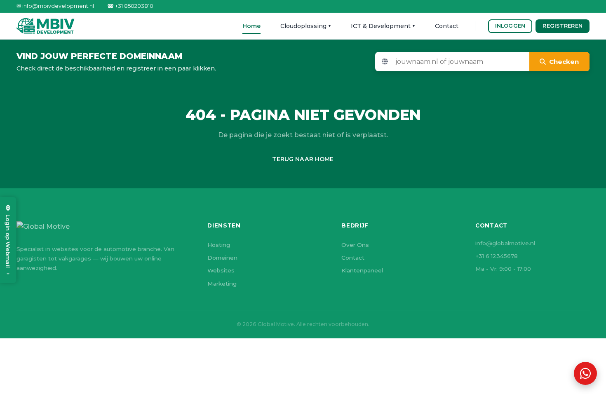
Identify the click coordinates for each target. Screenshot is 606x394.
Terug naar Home (303, 159)
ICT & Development (383, 26)
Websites (221, 270)
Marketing (222, 283)
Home (251, 26)
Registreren (562, 26)
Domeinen (222, 257)
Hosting (218, 245)
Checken (564, 62)
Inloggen (510, 26)
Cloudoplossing (305, 26)
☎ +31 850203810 (130, 6)
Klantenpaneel (362, 270)
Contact (446, 26)
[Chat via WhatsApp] (585, 373)
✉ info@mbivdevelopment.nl (55, 6)
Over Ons (355, 245)
